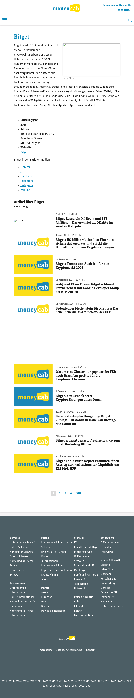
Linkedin (25, 167)
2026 (4, 681)
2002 (81, 686)
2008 (128, 681)
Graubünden (17, 570)
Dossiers (106, 574)
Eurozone (46, 597)
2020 (45, 681)
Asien (44, 592)
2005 (60, 686)
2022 (32, 681)
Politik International (22, 597)
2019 (52, 681)
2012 (100, 681)
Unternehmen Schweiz (23, 542)
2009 (121, 681)
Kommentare (108, 601)
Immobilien (107, 597)
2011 (107, 681)
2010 (113, 681)
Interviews (107, 538)
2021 (38, 681)
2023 (25, 681)
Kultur (77, 601)
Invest (45, 579)
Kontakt (90, 650)
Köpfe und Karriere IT (87, 574)
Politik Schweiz (19, 547)
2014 (86, 681)
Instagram (26, 181)
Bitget (24, 152)
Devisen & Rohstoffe (53, 611)
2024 (18, 681)
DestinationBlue (83, 615)
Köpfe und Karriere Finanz (56, 570)
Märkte (45, 588)
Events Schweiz (19, 556)
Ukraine (105, 588)
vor (78, 493)
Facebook (26, 176)
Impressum (45, 650)
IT (75, 542)
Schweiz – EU (109, 592)
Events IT (79, 579)
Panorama (16, 606)
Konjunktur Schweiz (21, 552)
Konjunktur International (24, 601)
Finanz (45, 538)
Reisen (78, 611)
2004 (67, 686)
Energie (105, 565)
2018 (59, 681)
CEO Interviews (110, 542)
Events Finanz (49, 574)
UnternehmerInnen (112, 606)
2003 (74, 686)
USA (43, 601)
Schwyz (14, 574)
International (17, 583)
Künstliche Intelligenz (87, 547)
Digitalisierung (83, 552)
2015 (80, 681)
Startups (79, 538)
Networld (79, 588)
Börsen (45, 606)
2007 (45, 686)
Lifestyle (79, 606)
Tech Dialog (81, 584)
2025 (11, 681)
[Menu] (5, 20)
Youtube (25, 190)
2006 (52, 686)
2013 (93, 681)
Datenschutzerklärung (69, 650)
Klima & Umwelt (110, 560)
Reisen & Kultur (83, 597)
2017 (66, 681)
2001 (88, 686)
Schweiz (15, 538)
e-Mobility (107, 569)
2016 (73, 681)
